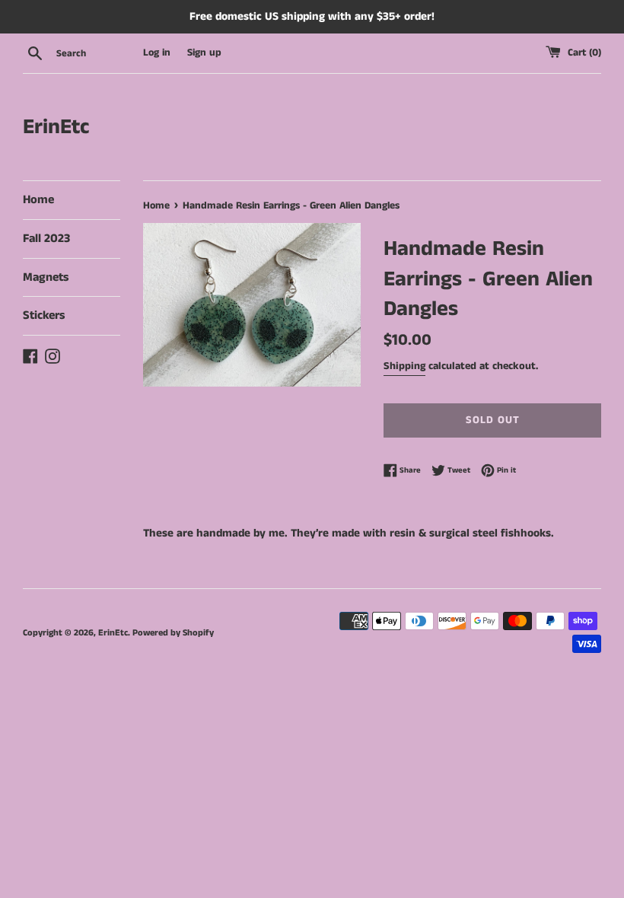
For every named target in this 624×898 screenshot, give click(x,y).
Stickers (44, 315)
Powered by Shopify (173, 632)
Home (38, 200)
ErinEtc (56, 127)
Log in (156, 53)
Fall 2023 (46, 238)
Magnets (45, 277)
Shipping (404, 366)
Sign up (204, 53)
